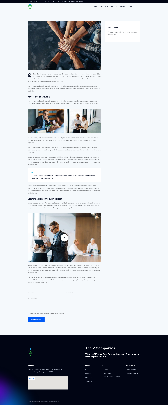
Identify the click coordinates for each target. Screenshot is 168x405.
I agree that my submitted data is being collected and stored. (48, 313)
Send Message (36, 319)
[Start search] (139, 6)
